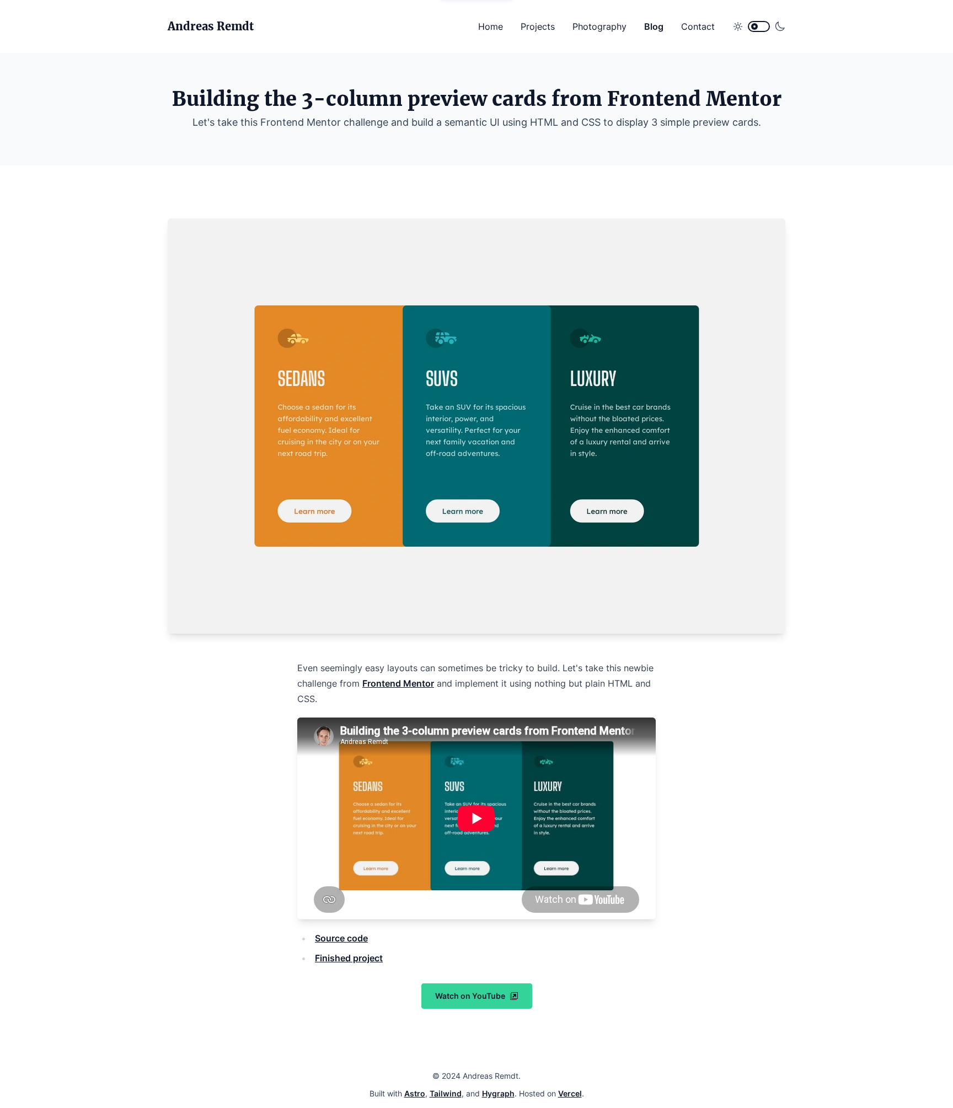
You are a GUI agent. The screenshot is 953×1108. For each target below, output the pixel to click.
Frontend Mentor (398, 683)
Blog (653, 26)
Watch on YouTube (470, 995)
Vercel (570, 1093)
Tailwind (446, 1093)
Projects (538, 26)
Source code (341, 938)
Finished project (349, 958)
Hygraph (498, 1093)
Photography (599, 26)
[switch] (759, 26)
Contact (698, 26)
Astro (414, 1093)
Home (490, 26)
